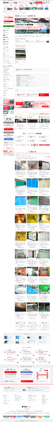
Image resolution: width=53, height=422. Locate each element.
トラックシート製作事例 (13, 13)
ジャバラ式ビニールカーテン (43, 241)
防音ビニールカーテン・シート (44, 188)
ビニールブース (29, 277)
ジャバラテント (29, 312)
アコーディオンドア (30, 259)
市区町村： (37, 40)
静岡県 (23, 80)
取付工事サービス (38, 0)
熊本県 (27, 85)
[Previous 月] (45, 370)
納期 (34, 390)
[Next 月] (47, 370)
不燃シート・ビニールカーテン (32, 188)
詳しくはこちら (21, 176)
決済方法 (30, 390)
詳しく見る (21, 128)
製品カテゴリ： (17, 40)
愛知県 (25, 80)
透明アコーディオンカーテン (20, 259)
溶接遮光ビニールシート (31, 224)
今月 (46, 370)
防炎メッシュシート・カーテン (32, 206)
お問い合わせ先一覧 (48, 0)
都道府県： (27, 40)
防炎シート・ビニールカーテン (20, 188)
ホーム (4, 13)
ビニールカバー (41, 277)
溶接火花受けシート (42, 224)
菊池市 (17, 70)
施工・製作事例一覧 (7, 13)
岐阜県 (22, 80)
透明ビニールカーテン (42, 390)
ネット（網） (41, 312)
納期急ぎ (37, 390)
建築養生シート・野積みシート (44, 206)
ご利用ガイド (34, 0)
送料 (32, 390)
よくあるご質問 (43, 0)
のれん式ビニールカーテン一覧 (20, 241)
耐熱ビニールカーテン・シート (20, 224)
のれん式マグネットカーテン (31, 241)
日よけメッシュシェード (19, 312)
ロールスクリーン (42, 259)
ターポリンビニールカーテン (20, 206)
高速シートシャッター (18, 277)
